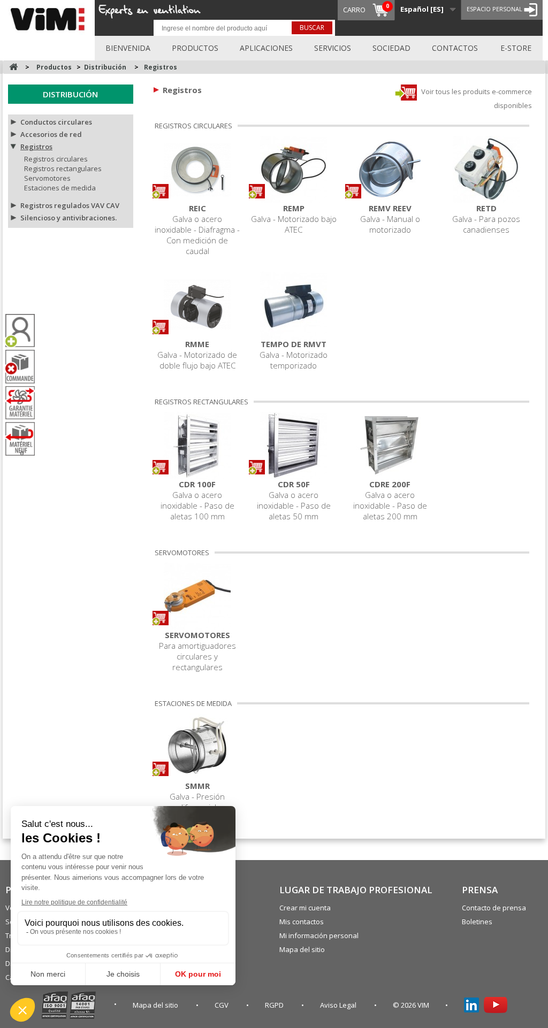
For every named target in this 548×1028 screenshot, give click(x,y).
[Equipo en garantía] (24, 402)
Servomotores (47, 178)
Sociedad (391, 48)
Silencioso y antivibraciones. (68, 218)
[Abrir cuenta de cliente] (24, 331)
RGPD (275, 1005)
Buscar (312, 27)
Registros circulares (56, 159)
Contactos (455, 48)
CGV (222, 1005)
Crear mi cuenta (305, 907)
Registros (36, 146)
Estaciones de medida (60, 188)
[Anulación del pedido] (24, 366)
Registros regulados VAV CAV (69, 205)
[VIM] (50, 17)
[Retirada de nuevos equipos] (24, 439)
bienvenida (127, 48)
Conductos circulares (56, 122)
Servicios (332, 48)
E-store (515, 48)
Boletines (477, 921)
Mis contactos (301, 921)
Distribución (70, 94)
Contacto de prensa (494, 907)
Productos (195, 48)
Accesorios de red (51, 134)
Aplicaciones (266, 48)
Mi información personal (319, 935)
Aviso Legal (339, 1005)
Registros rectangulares (63, 168)
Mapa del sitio (302, 949)
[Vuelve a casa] (13, 67)
